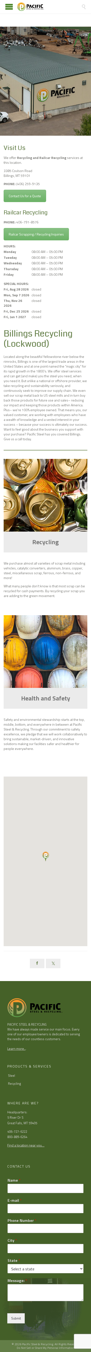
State (14, 1260)
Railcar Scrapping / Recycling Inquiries (36, 234)
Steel (11, 1075)
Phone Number (22, 1220)
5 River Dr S (15, 1117)
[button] (45, 856)
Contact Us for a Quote (25, 195)
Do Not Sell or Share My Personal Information (45, 1347)
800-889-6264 (17, 1136)
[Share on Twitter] (53, 963)
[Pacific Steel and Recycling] (49, 6)
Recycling (14, 1083)
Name (14, 1180)
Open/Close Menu (9, 6)
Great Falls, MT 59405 (22, 1123)
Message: (17, 1280)
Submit (16, 1318)
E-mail (15, 1200)
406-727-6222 (17, 1131)
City (12, 1240)
